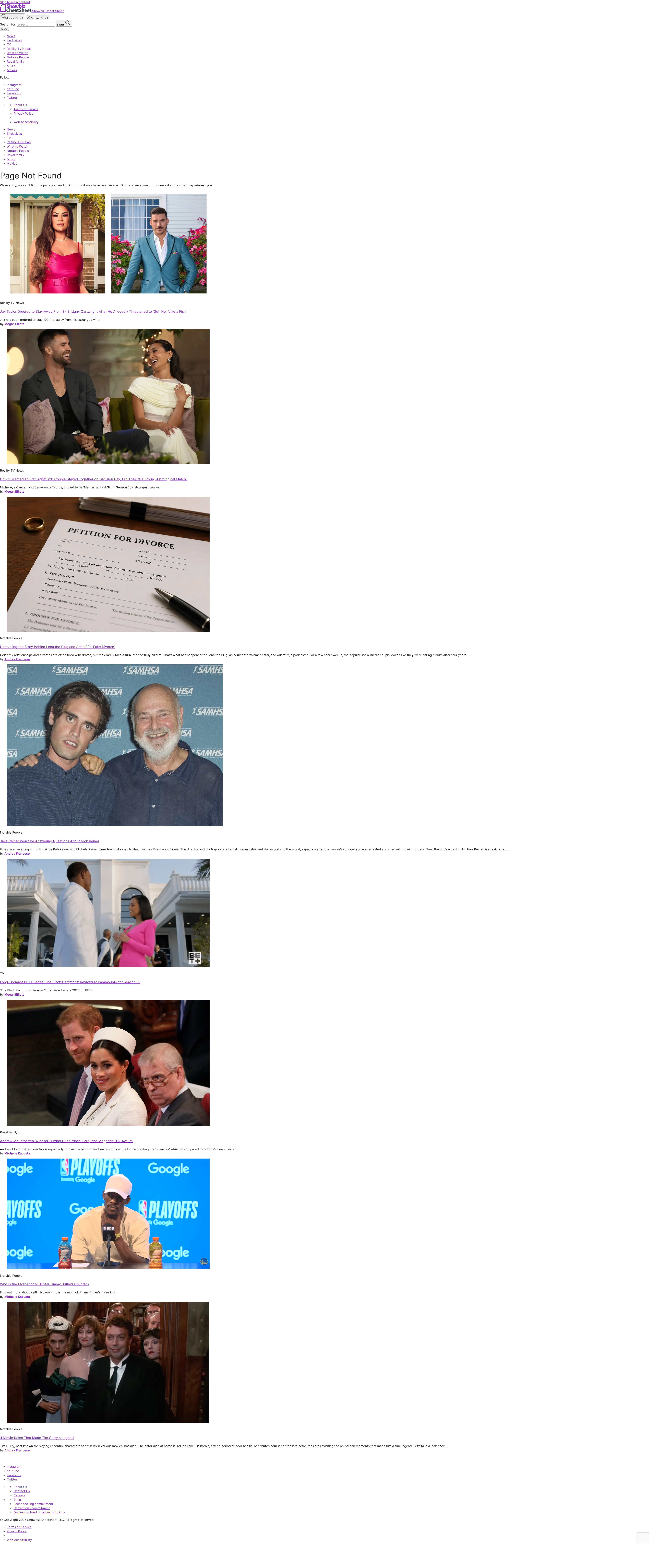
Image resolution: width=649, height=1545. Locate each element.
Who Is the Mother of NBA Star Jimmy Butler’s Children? (44, 1284)
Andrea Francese (17, 659)
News (11, 36)
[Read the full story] (108, 295)
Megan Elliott (14, 324)
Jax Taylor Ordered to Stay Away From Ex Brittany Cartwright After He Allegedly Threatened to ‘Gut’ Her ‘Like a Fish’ (93, 311)
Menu (4, 29)
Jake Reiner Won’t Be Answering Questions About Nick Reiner (49, 841)
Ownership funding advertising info (39, 1512)
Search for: (8, 24)
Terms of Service (26, 109)
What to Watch (17, 53)
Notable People (18, 57)
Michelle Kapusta (17, 1153)
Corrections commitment (32, 1508)
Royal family (15, 61)
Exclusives (14, 40)
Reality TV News (19, 48)
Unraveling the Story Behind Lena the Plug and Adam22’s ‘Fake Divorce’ (57, 647)
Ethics (18, 1499)
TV (9, 44)
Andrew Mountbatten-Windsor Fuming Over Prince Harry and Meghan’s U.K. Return (66, 1141)
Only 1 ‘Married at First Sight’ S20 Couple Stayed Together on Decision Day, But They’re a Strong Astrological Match (93, 479)
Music (11, 66)
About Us (20, 105)
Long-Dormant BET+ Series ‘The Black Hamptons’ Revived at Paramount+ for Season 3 (70, 982)
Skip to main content (15, 2)
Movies (12, 70)
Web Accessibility (26, 122)
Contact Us (22, 1491)
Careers (19, 1495)
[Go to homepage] (15, 1459)
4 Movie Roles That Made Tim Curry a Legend (37, 1438)
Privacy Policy (23, 113)
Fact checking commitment (33, 1504)
